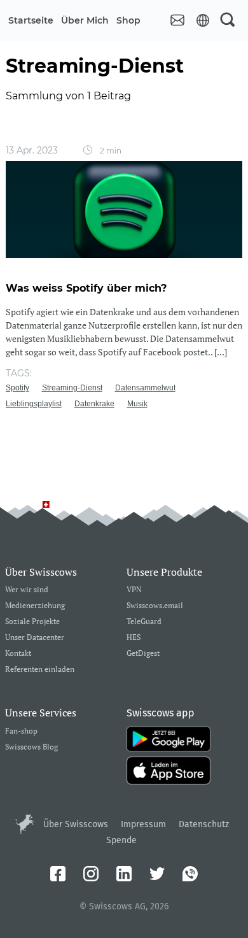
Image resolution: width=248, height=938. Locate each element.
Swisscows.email (155, 606)
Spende (121, 840)
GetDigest (143, 653)
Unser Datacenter (34, 638)
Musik (137, 403)
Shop (128, 20)
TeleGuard (144, 622)
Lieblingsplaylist (34, 403)
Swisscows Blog (31, 747)
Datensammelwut (145, 387)
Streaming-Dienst (72, 387)
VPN (134, 590)
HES (134, 638)
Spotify (17, 387)
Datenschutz (204, 824)
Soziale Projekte (32, 622)
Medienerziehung (35, 606)
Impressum (143, 824)
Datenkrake (94, 403)
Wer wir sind (26, 590)
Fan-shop (21, 731)
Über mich (85, 20)
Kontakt (18, 653)
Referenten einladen (39, 669)
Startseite (30, 20)
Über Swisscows (75, 824)
